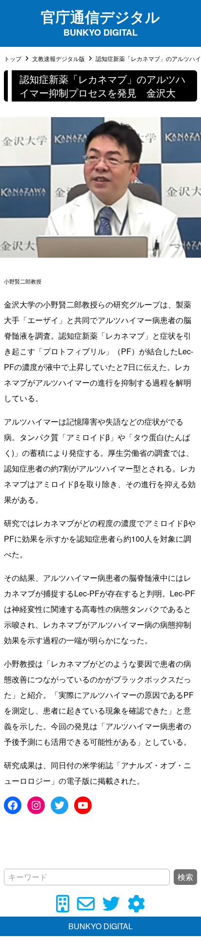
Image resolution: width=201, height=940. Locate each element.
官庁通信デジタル (100, 16)
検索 (185, 876)
